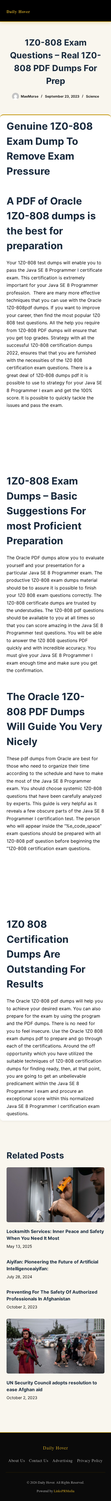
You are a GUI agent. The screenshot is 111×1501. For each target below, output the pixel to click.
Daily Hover (18, 12)
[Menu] (101, 10)
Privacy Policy (90, 1460)
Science (92, 96)
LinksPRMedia (64, 1490)
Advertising (62, 1460)
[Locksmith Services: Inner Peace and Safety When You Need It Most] (55, 1194)
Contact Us (38, 1460)
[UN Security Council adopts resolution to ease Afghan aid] (55, 1346)
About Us (16, 1460)
